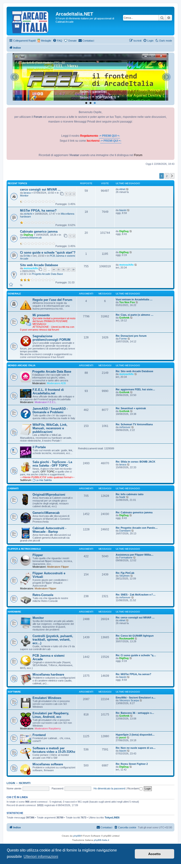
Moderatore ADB (56, 383)
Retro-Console (43, 595)
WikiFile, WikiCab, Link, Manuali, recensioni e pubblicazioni (50, 428)
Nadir (122, 497)
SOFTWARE (14, 691)
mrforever (125, 427)
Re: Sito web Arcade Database (134, 371)
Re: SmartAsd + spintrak (131, 408)
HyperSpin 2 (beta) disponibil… (135, 734)
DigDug (28, 234)
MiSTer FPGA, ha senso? (38, 210)
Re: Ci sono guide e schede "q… (136, 655)
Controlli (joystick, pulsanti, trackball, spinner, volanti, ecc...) (53, 639)
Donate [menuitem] (72, 40)
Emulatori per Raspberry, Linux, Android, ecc (51, 715)
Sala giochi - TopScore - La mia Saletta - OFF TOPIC (52, 463)
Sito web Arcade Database (39, 265)
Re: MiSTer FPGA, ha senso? (133, 674)
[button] (172, 176)
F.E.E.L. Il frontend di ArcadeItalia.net (48, 391)
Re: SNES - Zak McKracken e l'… (136, 594)
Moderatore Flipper (58, 566)
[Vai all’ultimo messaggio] (127, 189)
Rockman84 (126, 638)
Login (11, 783)
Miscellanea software (48, 764)
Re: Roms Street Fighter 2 (132, 763)
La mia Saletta (44, 480)
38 (73, 269)
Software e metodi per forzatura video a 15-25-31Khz (54, 749)
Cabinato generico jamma (39, 231)
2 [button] (167, 176)
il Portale (39, 447)
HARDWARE (14, 611)
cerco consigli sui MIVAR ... (40, 189)
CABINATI (13, 488)
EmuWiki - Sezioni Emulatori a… (136, 697)
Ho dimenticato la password (109, 788)
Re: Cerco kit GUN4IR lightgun (135, 635)
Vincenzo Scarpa (129, 700)
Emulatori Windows (47, 698)
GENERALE (14, 293)
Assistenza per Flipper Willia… (134, 554)
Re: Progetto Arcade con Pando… (137, 527)
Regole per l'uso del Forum (52, 300)
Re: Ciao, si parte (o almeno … (134, 314)
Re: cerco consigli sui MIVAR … (135, 617)
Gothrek (124, 317)
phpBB (77, 835)
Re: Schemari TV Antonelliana (134, 424)
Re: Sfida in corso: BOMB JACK (135, 461)
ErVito (27, 255)
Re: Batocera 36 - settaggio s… (135, 712)
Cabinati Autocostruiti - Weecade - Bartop (49, 529)
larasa (27, 192)
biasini (122, 210)
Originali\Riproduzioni (49, 494)
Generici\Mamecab (31, 237)
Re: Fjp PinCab (125, 572)
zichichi (28, 213)
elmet (122, 189)
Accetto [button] (154, 854)
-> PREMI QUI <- (109, 135)
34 (53, 269)
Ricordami (133, 788)
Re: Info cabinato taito (130, 494)
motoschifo (31, 268)
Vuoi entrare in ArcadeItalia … (134, 299)
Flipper (38, 555)
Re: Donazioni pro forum (131, 335)
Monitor (24, 195)
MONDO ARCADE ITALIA (21, 365)
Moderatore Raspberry (48, 728)
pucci (122, 737)
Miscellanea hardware (48, 674)
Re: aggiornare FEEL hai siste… (135, 389)
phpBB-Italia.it (101, 840)
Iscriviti (24, 783)
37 (68, 269)
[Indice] (32, 21)
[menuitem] (57, 40)
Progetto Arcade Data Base (47, 273)
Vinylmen (124, 575)
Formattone (125, 557)
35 (58, 269)
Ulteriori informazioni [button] (41, 857)
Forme (123, 338)
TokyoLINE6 (112, 817)
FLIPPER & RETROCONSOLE (24, 549)
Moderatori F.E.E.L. (46, 402)
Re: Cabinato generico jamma (134, 512)
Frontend (39, 735)
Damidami (125, 530)
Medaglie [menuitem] (46, 40)
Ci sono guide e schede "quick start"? (47, 252)
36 (63, 269)
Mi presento (41, 315)
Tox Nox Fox (127, 302)
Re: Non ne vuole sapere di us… (136, 747)
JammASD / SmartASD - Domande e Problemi (50, 410)
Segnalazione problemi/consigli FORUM (51, 337)
